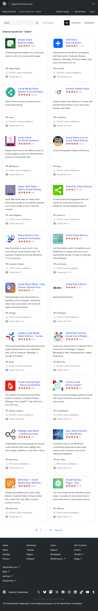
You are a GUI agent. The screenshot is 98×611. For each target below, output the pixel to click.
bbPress (8, 576)
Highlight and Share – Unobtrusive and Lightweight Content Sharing (29, 432)
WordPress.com (11, 567)
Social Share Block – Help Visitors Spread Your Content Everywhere (31, 286)
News (5, 550)
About (5, 545)
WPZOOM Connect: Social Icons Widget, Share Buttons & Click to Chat (79, 335)
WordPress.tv (57, 558)
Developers (55, 554)
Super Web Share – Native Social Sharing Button (29, 188)
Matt (6, 571)
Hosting (6, 554)
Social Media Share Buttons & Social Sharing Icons (31, 90)
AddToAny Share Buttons (73, 41)
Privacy (6, 558)
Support (54, 550)
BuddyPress (9, 580)
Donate (79, 554)
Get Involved (80, 545)
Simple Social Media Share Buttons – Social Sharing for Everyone (30, 335)
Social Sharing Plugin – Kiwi (73, 481)
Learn (53, 545)
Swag (78, 558)
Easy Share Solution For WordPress (76, 432)
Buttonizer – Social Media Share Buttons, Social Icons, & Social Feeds (29, 481)
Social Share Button (76, 284)
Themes (30, 550)
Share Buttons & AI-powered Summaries (29, 237)
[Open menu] (94, 4)
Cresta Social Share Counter (73, 383)
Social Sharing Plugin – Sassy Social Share (29, 383)
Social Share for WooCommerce (28, 139)
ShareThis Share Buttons (79, 186)
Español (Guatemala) (18, 592)
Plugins (29, 554)
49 (50, 530)
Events (77, 550)
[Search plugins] (37, 22)
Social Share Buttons (77, 235)
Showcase (31, 545)
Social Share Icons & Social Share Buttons (77, 139)
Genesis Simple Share (77, 88)
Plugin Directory (9, 11)
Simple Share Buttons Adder (26, 41)
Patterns (30, 558)
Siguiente (58, 530)
